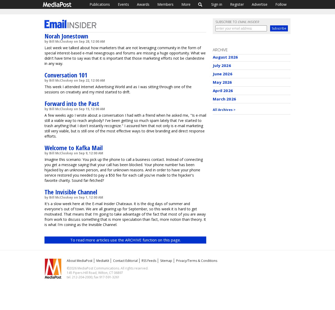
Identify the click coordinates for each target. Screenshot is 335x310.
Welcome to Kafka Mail (73, 147)
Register (237, 4)
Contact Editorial (125, 260)
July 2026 (222, 65)
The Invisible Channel (70, 192)
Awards (143, 4)
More (186, 4)
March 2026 (224, 99)
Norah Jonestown (66, 36)
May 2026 (222, 82)
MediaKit (102, 260)
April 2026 (223, 90)
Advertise (259, 4)
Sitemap (166, 260)
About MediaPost (79, 260)
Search (200, 4)
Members (165, 4)
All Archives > (224, 110)
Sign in (216, 4)
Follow (281, 4)
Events (123, 4)
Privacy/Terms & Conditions (196, 260)
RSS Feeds (149, 260)
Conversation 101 (65, 75)
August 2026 (225, 57)
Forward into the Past (71, 103)
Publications (100, 4)
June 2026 (222, 73)
